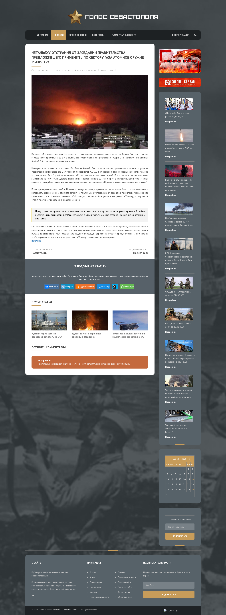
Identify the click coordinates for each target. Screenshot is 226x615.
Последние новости (127, 577)
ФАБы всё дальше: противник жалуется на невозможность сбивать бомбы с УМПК (129, 337)
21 (184, 484)
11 (171, 479)
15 (188, 479)
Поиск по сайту (125, 587)
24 (167, 489)
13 (180, 479)
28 (184, 489)
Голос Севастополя (71, 609)
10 (167, 479)
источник (36, 240)
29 (188, 489)
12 (175, 479)
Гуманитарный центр (124, 35)
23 (192, 484)
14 (184, 479)
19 (175, 484)
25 (171, 489)
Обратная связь (125, 596)
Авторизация (181, 35)
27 (180, 489)
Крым (92, 577)
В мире (68, 70)
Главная (43, 35)
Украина (93, 592)
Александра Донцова (86, 70)
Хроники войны (78, 35)
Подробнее (170, 121)
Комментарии (124, 592)
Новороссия (95, 587)
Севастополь (96, 582)
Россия (93, 572)
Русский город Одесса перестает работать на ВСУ (47, 335)
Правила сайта (124, 582)
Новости (59, 35)
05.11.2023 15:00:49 (40, 70)
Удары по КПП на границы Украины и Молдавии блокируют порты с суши (86, 337)
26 (175, 489)
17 (167, 484)
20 (180, 484)
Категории (98, 35)
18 (171, 484)
